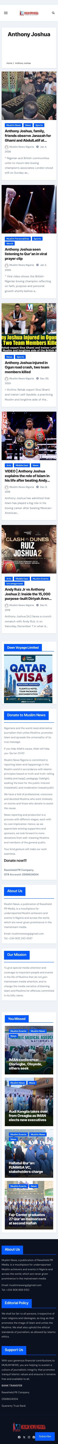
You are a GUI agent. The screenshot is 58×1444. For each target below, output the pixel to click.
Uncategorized (14, 583)
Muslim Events (40, 578)
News (28, 125)
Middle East (22, 465)
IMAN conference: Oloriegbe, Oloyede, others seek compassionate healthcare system (25, 1068)
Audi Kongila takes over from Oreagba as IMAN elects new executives (28, 1115)
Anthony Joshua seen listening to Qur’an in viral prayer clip (26, 254)
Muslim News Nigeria (22, 146)
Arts (8, 465)
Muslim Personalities (17, 238)
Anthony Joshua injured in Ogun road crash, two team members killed (27, 367)
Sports (39, 125)
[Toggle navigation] (5, 13)
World (9, 243)
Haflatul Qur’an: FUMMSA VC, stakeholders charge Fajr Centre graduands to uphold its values (27, 1171)
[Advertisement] (29, 49)
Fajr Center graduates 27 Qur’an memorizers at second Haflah (27, 1219)
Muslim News (13, 125)
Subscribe (45, 1436)
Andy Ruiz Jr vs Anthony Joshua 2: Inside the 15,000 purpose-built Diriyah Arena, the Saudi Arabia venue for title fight (28, 598)
